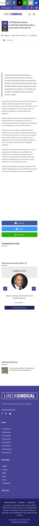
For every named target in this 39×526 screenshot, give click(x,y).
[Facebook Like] (8, 2)
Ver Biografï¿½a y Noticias (19, 307)
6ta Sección (6, 446)
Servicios (21, 502)
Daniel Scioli (19, 271)
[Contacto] (36, 8)
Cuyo (4, 480)
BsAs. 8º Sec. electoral (19, 35)
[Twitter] (32, 8)
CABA (4, 466)
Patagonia (6, 483)
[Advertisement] (19, 58)
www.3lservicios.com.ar (19, 522)
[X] (19, 2)
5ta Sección (6, 442)
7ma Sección (6, 449)
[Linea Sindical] (13, 14)
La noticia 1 (33, 35)
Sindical (6, 35)
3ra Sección (6, 435)
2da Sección (6, 432)
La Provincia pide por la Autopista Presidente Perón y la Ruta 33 (22, 369)
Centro (5, 470)
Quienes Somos (10, 502)
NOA (4, 476)
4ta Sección (6, 439)
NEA (4, 473)
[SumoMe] (36, 2)
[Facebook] (28, 8)
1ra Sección (6, 429)
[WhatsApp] (25, 2)
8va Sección (6, 452)
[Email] (30, 2)
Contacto (31, 502)
